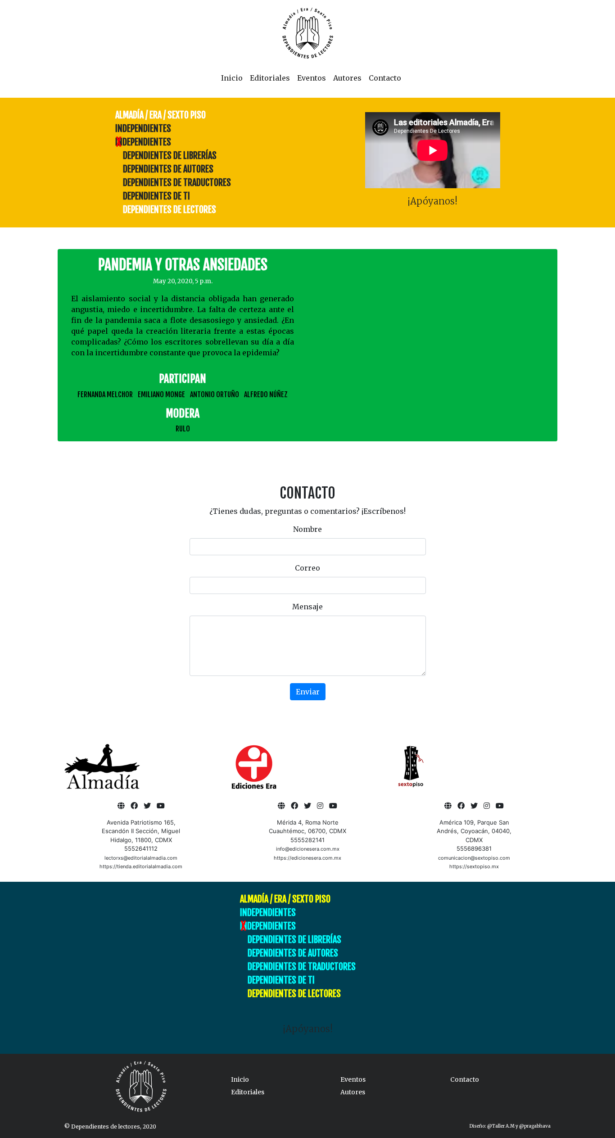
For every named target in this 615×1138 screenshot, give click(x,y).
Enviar (308, 691)
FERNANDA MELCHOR (105, 394)
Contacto (385, 77)
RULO (183, 428)
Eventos (311, 77)
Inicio (232, 77)
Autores (347, 77)
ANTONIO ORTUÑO (214, 394)
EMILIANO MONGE (161, 394)
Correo (307, 567)
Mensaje (307, 606)
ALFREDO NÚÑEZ (266, 394)
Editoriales (270, 77)
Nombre (307, 529)
